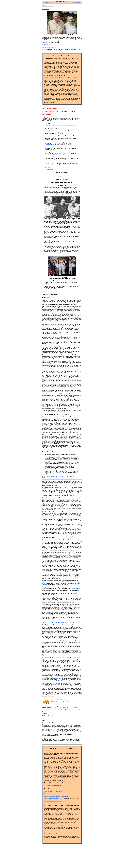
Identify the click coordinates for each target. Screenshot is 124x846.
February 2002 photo (50, 144)
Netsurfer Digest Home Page (57, 476)
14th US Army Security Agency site (52, 798)
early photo (56, 119)
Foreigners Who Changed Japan (51, 833)
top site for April (56, 707)
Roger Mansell (76, 588)
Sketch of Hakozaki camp (60, 154)
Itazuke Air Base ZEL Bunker (54, 785)
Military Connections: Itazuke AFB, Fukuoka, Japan (56, 796)
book (75, 118)
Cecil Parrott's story (46, 44)
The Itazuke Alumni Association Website (53, 791)
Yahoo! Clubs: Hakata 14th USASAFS (53, 801)
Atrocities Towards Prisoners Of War (62, 680)
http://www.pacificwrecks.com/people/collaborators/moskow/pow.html (58, 622)
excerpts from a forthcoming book (72, 826)
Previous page (47, 2)
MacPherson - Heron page (52, 111)
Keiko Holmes (47, 191)
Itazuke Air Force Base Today (51, 793)
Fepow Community (52, 715)
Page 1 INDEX (76, 2)
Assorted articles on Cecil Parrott (49, 47)
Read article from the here (61, 51)
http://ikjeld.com (55, 657)
